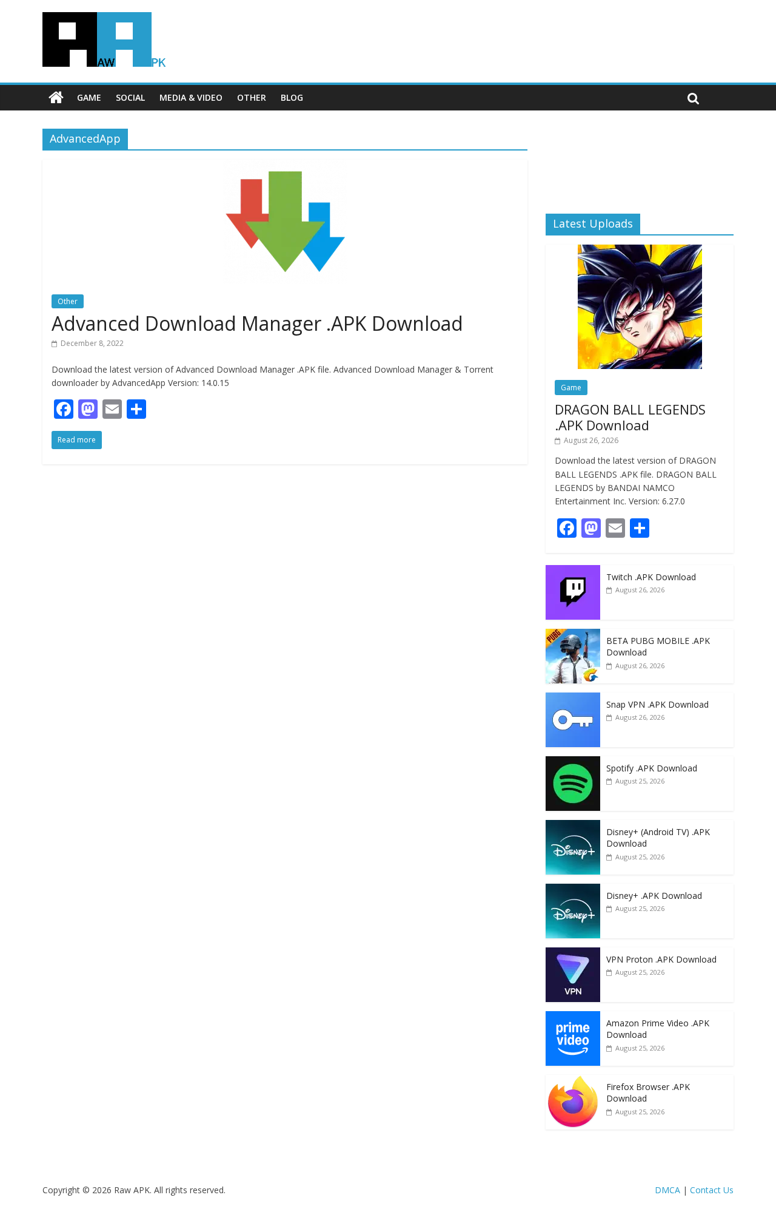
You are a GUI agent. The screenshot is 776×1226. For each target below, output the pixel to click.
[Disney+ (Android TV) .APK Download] (573, 826)
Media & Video (190, 97)
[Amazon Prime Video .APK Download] (573, 1017)
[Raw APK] (56, 97)
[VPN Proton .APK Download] (573, 954)
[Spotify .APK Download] (573, 762)
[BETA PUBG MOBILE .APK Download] (573, 635)
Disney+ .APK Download (654, 895)
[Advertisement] (640, 161)
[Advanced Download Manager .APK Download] (285, 167)
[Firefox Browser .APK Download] (573, 1081)
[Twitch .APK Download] (573, 571)
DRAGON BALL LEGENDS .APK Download (630, 417)
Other (251, 97)
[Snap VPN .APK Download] (573, 699)
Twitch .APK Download (651, 577)
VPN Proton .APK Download (661, 959)
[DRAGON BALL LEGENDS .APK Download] (640, 251)
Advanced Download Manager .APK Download (257, 323)
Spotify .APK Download (651, 768)
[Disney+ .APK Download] (573, 890)
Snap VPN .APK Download (657, 704)
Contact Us (712, 1190)
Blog (292, 97)
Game (89, 97)
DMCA (667, 1190)
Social (130, 97)
